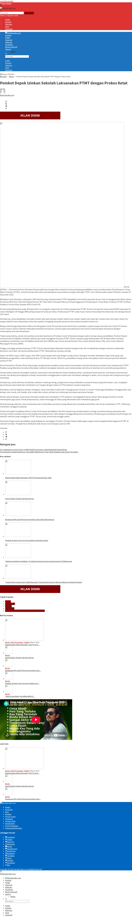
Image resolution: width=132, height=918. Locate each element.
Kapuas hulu (9, 608)
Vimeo (9, 858)
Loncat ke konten (6, 1)
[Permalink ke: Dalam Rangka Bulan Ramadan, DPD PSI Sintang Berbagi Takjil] (18, 473)
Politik (26, 642)
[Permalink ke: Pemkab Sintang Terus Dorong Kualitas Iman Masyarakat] (18, 536)
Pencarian (29, 13)
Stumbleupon (12, 849)
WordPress (11, 851)
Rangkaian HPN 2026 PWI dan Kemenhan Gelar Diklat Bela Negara (29, 519)
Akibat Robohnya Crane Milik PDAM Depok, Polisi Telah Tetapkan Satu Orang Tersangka (39, 452)
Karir (7, 812)
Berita (7, 642)
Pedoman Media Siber (13, 828)
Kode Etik (9, 809)
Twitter (10, 839)
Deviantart (11, 863)
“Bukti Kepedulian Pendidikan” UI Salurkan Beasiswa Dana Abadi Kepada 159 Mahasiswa (38, 561)
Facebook (11, 837)
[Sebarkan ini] (6, 102)
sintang (8, 601)
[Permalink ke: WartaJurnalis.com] (2, 93)
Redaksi (8, 814)
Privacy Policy (10, 816)
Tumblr (9, 846)
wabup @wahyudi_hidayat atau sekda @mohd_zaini (25, 611)
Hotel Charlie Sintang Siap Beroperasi (19, 498)
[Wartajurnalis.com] (8, 8)
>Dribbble (11, 856)
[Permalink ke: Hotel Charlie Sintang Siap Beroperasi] (18, 494)
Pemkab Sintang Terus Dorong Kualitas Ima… (22, 683)
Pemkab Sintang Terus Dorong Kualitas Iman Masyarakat (26, 540)
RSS (8, 865)
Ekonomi (8, 606)
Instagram (11, 853)
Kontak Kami (10, 823)
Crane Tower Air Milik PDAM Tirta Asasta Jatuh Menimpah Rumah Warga (33, 449)
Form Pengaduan (11, 826)
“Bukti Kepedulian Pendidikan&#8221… (20, 696)
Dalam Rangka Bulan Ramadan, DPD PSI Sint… (22, 645)
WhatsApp (11, 844)
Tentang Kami (10, 821)
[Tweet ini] (6, 104)
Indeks (7, 807)
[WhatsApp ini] (6, 108)
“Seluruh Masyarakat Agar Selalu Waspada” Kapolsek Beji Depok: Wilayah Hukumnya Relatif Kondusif (43, 582)
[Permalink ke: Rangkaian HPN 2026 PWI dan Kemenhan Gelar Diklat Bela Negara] (18, 515)
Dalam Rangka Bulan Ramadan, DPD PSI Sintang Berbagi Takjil (28, 478)
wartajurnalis (10, 604)
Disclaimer (9, 819)
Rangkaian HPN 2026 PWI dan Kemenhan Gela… (23, 670)
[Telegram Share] (6, 106)
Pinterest (10, 842)
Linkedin (10, 860)
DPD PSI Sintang (17, 642)
